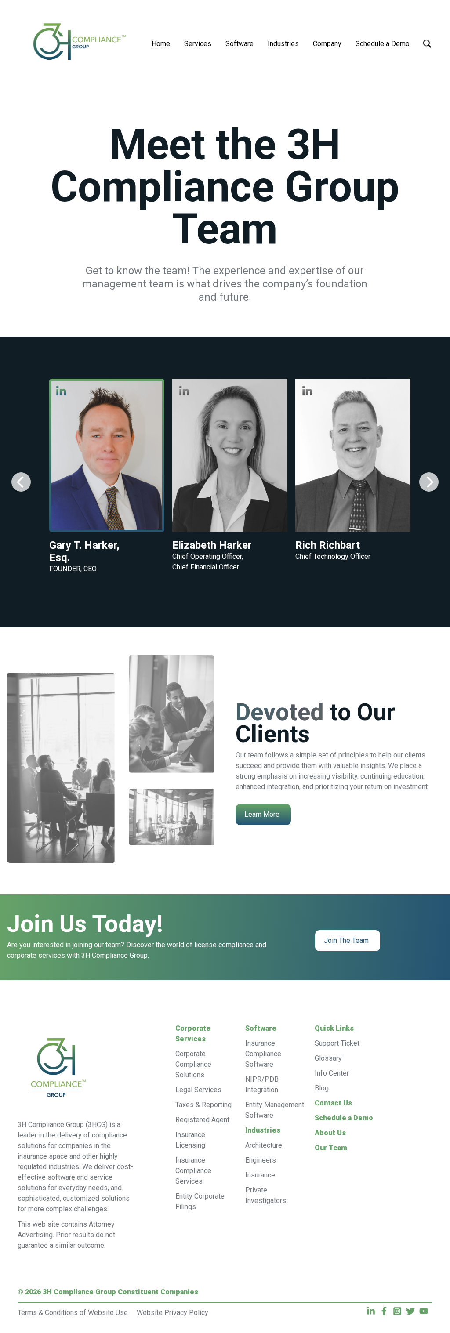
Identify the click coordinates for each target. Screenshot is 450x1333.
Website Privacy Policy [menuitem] (172, 1312)
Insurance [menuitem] (260, 1175)
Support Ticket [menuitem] (337, 1043)
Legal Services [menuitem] (198, 1090)
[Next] (429, 482)
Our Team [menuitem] (331, 1148)
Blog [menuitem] (322, 1088)
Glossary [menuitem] (328, 1058)
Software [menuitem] (239, 44)
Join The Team (346, 940)
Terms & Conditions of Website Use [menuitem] (73, 1312)
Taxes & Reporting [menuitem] (203, 1105)
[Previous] (21, 482)
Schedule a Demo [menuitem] (383, 44)
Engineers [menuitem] (260, 1160)
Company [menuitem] (327, 44)
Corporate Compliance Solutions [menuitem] (193, 1064)
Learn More (261, 814)
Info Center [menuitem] (332, 1073)
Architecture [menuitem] (263, 1145)
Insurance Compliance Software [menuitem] (263, 1054)
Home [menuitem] (161, 44)
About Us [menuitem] (330, 1133)
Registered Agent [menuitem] (202, 1120)
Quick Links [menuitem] (334, 1028)
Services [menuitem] (197, 44)
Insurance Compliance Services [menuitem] (193, 1170)
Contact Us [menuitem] (333, 1103)
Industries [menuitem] (283, 44)
